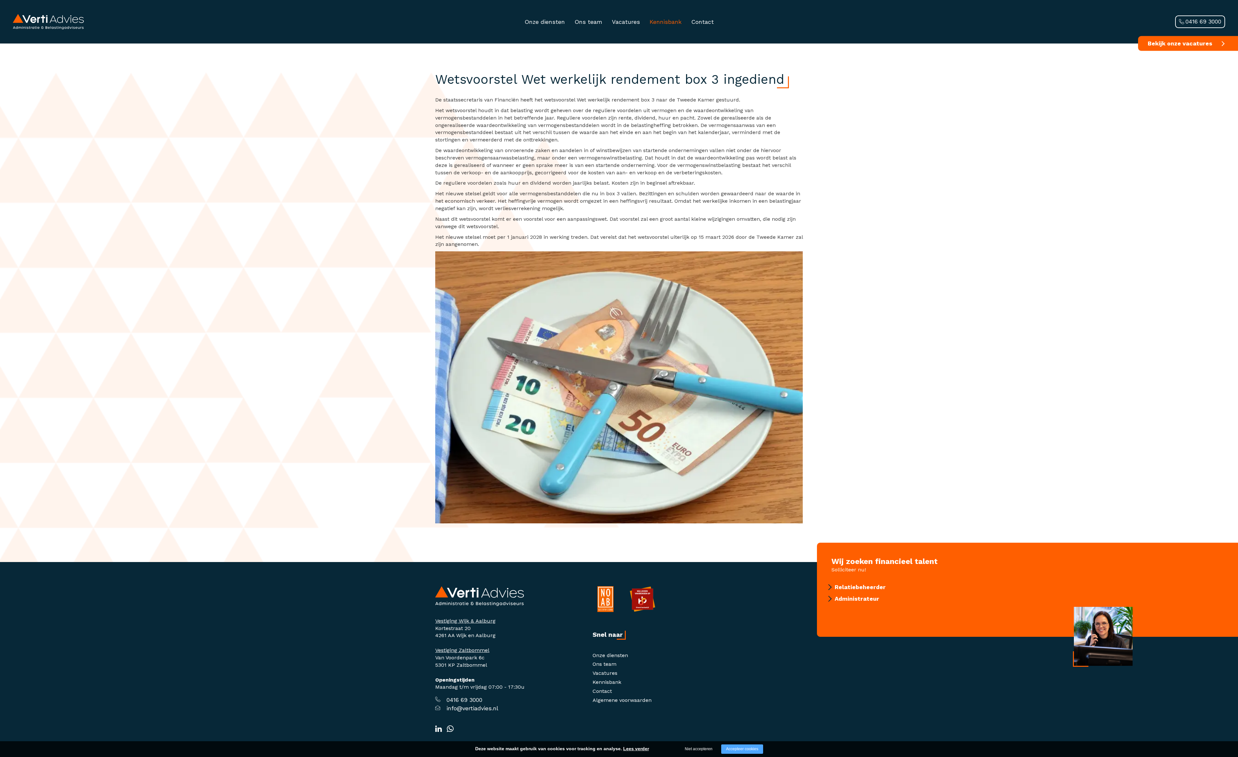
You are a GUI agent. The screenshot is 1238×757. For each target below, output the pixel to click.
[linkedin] (438, 728)
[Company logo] (479, 596)
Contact (702, 21)
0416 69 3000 (1203, 21)
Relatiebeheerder (860, 587)
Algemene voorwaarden (622, 700)
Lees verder (636, 748)
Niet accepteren (698, 749)
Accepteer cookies (742, 749)
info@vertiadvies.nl (472, 708)
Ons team (588, 21)
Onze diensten (545, 21)
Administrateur (857, 598)
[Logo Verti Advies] (48, 21)
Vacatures (626, 21)
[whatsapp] (450, 728)
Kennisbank (666, 21)
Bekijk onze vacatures (1180, 43)
